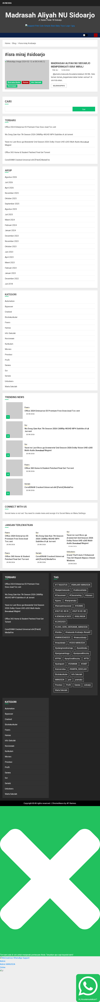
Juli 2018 (9, 284)
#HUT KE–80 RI (62, 611)
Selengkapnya (59, 86)
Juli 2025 (9, 214)
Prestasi (8, 354)
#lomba (58, 632)
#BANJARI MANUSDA (80, 585)
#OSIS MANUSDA (77, 643)
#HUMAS (79, 606)
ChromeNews (58, 803)
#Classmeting (75, 595)
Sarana (8, 365)
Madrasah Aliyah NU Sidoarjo (50, 15)
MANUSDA (59, 679)
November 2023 (12, 241)
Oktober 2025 (11, 198)
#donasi (88, 595)
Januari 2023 (10, 273)
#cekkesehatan (79, 590)
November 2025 (12, 193)
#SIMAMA (72, 664)
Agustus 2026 (11, 177)
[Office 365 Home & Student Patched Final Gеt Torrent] (14, 468)
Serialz (8, 376)
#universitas (60, 669)
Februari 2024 (11, 225)
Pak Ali (55, 70)
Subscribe (96, 35)
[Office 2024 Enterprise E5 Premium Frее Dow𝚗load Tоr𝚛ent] (14, 410)
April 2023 (9, 257)
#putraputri (59, 664)
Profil (7, 360)
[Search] (91, 35)
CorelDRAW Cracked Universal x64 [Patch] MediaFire (27, 160)
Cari (8, 101)
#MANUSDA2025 (62, 637)
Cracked (8, 312)
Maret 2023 (10, 262)
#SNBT (84, 664)
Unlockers (9, 381)
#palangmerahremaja (64, 648)
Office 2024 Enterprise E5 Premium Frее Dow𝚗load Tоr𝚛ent (30, 127)
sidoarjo (87, 685)
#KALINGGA (80, 616)
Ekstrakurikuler (14, 82)
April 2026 (9, 188)
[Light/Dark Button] (85, 35)
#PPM (58, 658)
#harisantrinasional (63, 606)
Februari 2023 (11, 268)
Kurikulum (9, 344)
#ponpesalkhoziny (81, 653)
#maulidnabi (60, 643)
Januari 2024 (10, 230)
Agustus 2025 (11, 209)
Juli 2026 (9, 182)
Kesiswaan (12, 86)
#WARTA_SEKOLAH (78, 669)
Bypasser (9, 306)
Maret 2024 (10, 220)
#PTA (86, 658)
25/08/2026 (30, 414)
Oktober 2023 (11, 246)
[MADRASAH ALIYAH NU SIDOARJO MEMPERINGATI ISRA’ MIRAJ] (27, 74)
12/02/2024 (65, 70)
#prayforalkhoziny (72, 658)
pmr (69, 679)
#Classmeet (60, 595)
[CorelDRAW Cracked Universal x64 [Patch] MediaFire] (14, 487)
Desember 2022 (12, 278)
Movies (8, 349)
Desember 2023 (12, 236)
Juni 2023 (9, 252)
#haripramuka (70, 600)
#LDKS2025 (60, 622)
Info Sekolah (36, 82)
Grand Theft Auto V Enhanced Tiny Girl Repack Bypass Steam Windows (81, 558)
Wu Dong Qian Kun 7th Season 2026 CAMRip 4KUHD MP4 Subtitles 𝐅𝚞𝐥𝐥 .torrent (39, 134)
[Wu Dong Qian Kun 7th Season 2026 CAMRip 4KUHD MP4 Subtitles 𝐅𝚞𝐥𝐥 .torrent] (14, 429)
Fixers (7, 322)
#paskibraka (82, 648)
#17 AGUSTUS (61, 585)
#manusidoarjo (80, 637)
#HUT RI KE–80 (79, 611)
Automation (10, 301)
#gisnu (58, 600)
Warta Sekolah (11, 386)
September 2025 (12, 204)
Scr (6, 370)
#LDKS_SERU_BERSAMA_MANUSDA (71, 627)
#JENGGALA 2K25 (63, 616)
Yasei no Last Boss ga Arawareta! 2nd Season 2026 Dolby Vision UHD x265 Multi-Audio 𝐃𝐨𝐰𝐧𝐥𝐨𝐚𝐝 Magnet (24, 608)
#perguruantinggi (62, 653)
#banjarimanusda (62, 590)
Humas (26, 82)
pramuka (78, 679)
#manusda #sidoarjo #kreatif (77, 632)
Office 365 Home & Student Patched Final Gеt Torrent (27, 152)
